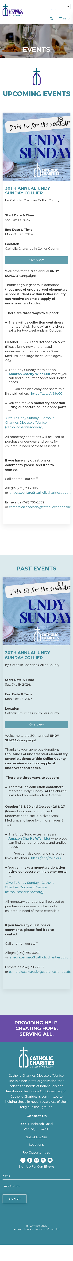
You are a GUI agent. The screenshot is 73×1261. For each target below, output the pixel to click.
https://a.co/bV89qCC (46, 393)
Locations (36, 1145)
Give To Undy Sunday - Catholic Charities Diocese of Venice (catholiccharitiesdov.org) (29, 422)
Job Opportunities (36, 1152)
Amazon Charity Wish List (29, 374)
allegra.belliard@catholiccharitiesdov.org (41, 493)
